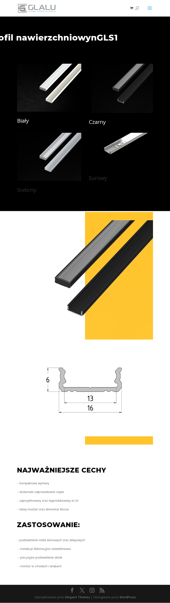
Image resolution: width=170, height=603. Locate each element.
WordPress (128, 597)
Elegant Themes (77, 597)
